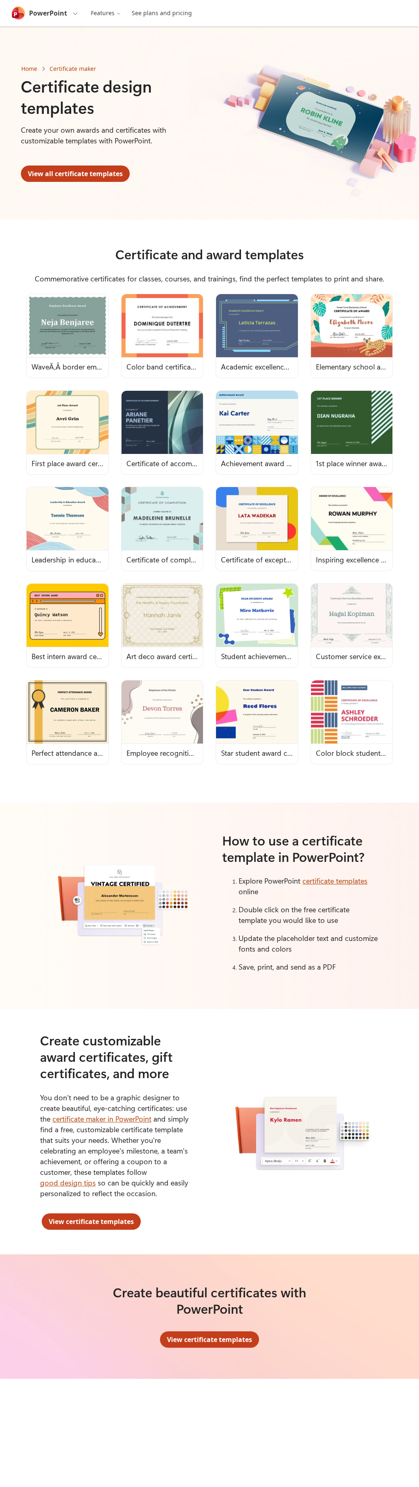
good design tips (68, 1183)
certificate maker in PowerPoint (101, 1119)
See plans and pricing (162, 13)
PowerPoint (48, 13)
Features (103, 13)
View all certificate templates (75, 173)
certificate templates (334, 881)
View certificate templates (91, 1221)
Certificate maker (73, 69)
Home (29, 69)
